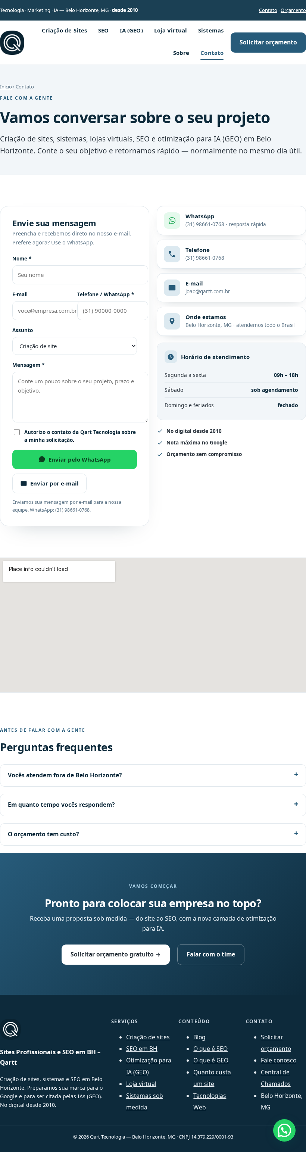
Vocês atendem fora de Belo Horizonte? (65, 775)
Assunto (22, 330)
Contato (268, 10)
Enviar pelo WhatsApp (80, 459)
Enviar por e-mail (54, 483)
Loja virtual (141, 1084)
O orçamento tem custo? (43, 834)
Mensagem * (28, 365)
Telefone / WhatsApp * (105, 294)
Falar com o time (211, 954)
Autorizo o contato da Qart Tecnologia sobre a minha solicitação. (80, 436)
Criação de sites (148, 1037)
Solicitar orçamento (268, 42)
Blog (199, 1037)
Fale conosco (278, 1060)
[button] (284, 1130)
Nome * (21, 258)
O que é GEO (210, 1060)
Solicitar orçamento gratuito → (116, 954)
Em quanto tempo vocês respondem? (61, 804)
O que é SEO (210, 1049)
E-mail (20, 294)
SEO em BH (141, 1049)
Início (6, 86)
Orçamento (293, 10)
